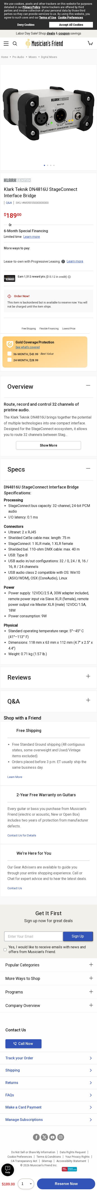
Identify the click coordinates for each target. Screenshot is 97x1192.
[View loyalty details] (69, 277)
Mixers (33, 57)
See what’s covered (28, 347)
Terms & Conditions (49, 1156)
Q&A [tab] (13, 701)
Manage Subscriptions (24, 1120)
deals (51, 33)
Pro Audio (18, 57)
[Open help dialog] (7, 1170)
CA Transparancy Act (24, 1161)
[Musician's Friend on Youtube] (52, 1137)
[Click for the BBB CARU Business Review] (69, 1169)
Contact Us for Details (21, 835)
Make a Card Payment (23, 1107)
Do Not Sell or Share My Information (33, 1152)
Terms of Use (47, 17)
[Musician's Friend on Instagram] (61, 1137)
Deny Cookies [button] (26, 24)
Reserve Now (66, 1184)
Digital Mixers (49, 57)
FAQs (9, 1095)
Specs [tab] (16, 469)
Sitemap (47, 1161)
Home (4, 57)
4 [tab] (54, 165)
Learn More (14, 777)
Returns (11, 1083)
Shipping (12, 1070)
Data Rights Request (73, 1152)
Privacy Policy (31, 7)
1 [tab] (44, 165)
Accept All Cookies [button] (71, 24)
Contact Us (14, 888)
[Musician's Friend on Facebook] (36, 1137)
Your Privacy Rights (77, 1156)
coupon (64, 33)
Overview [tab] (20, 386)
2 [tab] (47, 165)
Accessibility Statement (71, 1161)
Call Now (25, 1044)
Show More (48, 445)
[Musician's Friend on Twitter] (44, 1137)
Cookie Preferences (70, 17)
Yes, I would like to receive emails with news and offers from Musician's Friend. (47, 949)
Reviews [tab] (19, 677)
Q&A (9, 202)
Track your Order (19, 1058)
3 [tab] (50, 165)
